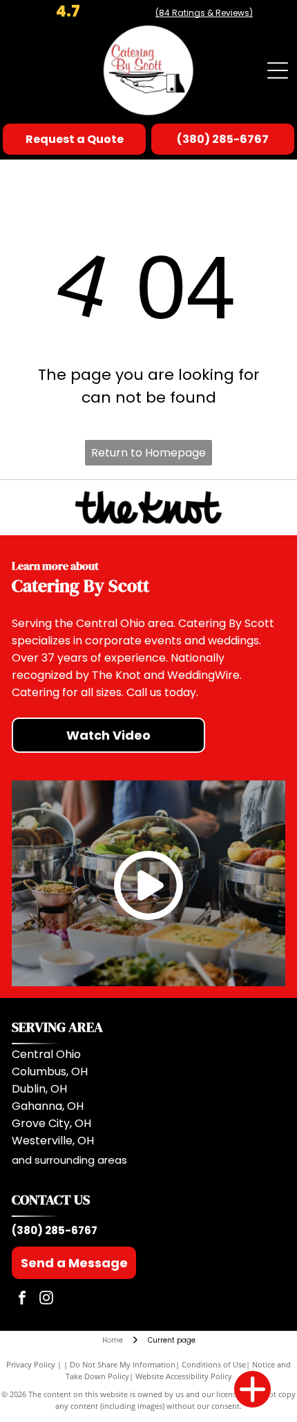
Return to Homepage (148, 453)
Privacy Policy (30, 1364)
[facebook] (22, 1299)
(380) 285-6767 (54, 1230)
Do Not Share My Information (122, 1364)
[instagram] (46, 1299)
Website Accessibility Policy (183, 1376)
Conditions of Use (214, 1364)
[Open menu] (277, 70)
